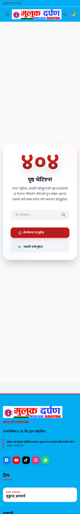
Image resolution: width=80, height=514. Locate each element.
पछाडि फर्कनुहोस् (33, 246)
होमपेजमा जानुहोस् (33, 232)
